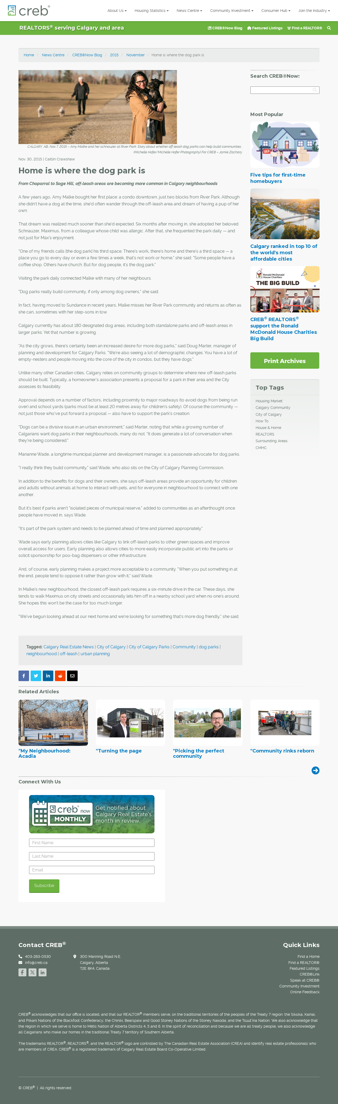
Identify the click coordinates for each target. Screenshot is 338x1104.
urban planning (95, 653)
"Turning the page (119, 751)
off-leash (68, 653)
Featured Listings (267, 28)
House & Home (268, 428)
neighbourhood (41, 653)
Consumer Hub (274, 10)
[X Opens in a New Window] (32, 971)
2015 (114, 55)
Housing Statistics (150, 10)
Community (184, 646)
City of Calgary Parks (149, 646)
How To (262, 421)
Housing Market (269, 401)
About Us (115, 10)
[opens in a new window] (284, 360)
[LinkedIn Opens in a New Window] (42, 971)
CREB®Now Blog (227, 28)
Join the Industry (312, 10)
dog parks (209, 646)
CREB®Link (310, 974)
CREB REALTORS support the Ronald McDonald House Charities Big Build (283, 329)
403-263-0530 (38, 956)
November (135, 55)
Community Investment (230, 10)
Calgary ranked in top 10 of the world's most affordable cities (283, 252)
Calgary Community (273, 407)
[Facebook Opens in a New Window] (22, 971)
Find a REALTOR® (306, 28)
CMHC (261, 448)
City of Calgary (111, 646)
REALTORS (265, 434)
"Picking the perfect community (198, 754)
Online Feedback (305, 992)
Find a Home (309, 956)
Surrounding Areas (272, 441)
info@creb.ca (36, 962)
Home (29, 55)
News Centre (188, 10)
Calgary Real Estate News (69, 646)
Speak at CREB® (305, 980)
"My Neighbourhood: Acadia (44, 754)
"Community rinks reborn (282, 751)
